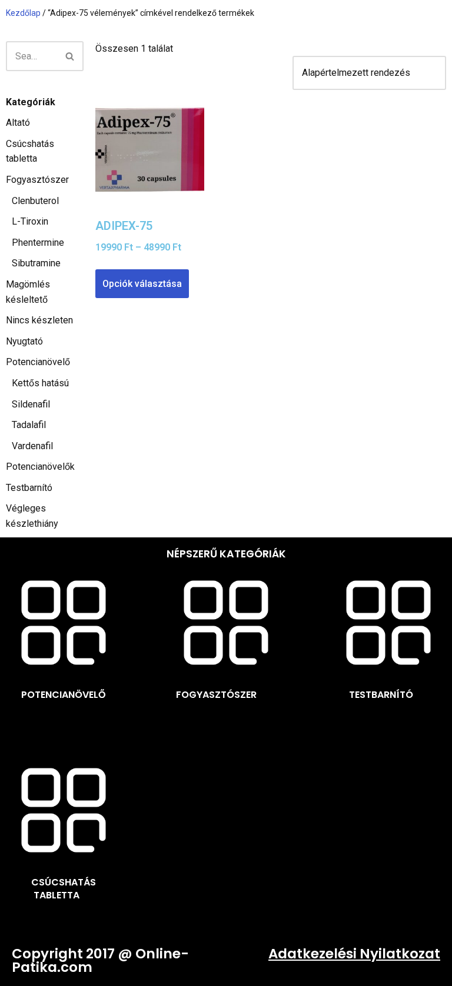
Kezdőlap (23, 13)
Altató (18, 122)
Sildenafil (31, 404)
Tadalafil (29, 424)
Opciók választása (142, 283)
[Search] (70, 56)
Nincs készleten (39, 320)
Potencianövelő (38, 361)
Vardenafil (32, 446)
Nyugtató (24, 341)
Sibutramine (36, 263)
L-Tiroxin (30, 221)
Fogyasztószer (37, 179)
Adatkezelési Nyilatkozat (354, 953)
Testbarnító (29, 487)
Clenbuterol (35, 200)
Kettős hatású (40, 383)
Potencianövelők (40, 466)
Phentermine (38, 242)
